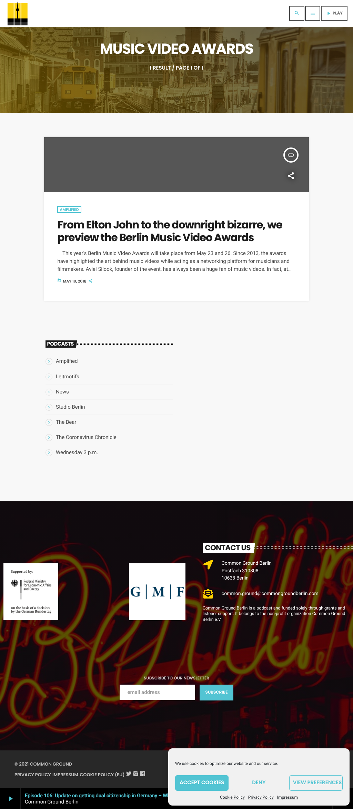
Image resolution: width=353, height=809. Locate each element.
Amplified (69, 209)
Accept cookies (202, 782)
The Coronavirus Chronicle (86, 437)
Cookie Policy (232, 797)
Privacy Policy (261, 797)
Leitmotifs (67, 376)
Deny (258, 782)
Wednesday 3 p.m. (77, 452)
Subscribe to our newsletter (176, 678)
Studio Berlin (70, 407)
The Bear (66, 422)
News (62, 392)
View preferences (317, 782)
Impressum (287, 797)
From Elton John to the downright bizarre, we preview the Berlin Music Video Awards (169, 231)
